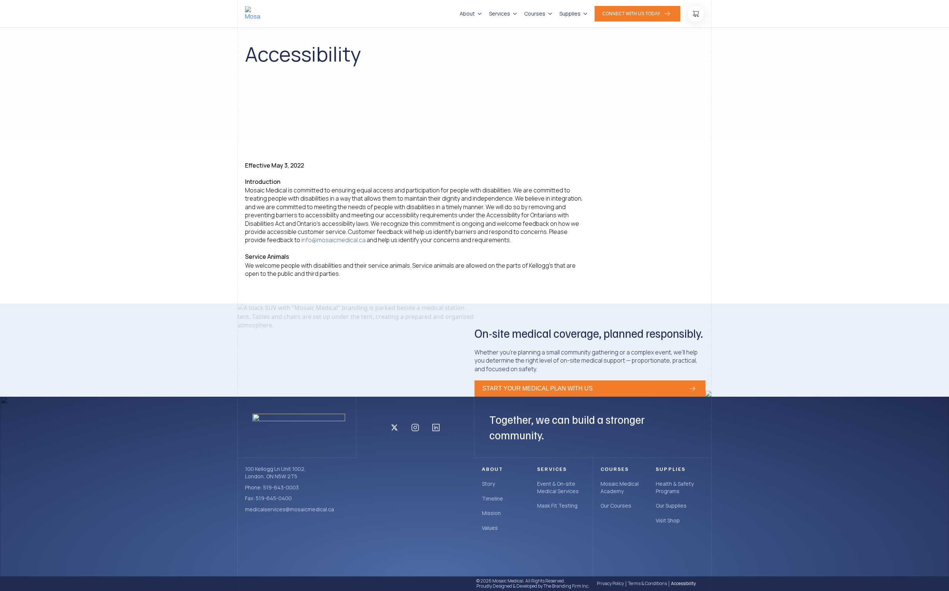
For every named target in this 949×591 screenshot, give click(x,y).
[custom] (394, 427)
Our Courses (616, 505)
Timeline (492, 498)
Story (488, 483)
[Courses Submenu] (548, 14)
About (467, 13)
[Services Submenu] (513, 14)
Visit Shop (668, 520)
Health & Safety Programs (675, 487)
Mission (491, 512)
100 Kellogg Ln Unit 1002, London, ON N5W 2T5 (275, 472)
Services (499, 13)
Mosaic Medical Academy (620, 487)
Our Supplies (671, 505)
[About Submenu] (478, 14)
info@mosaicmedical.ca (333, 240)
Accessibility (683, 583)
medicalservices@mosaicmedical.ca (289, 509)
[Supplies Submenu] (584, 14)
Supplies (570, 13)
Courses (534, 13)
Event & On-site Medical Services (558, 487)
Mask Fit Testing (557, 505)
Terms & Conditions (647, 583)
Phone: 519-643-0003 (272, 487)
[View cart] (696, 14)
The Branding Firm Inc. (566, 586)
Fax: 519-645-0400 (268, 498)
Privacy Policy (610, 583)
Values (490, 527)
